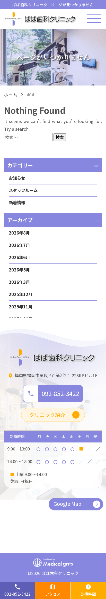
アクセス (52, 594)
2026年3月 (19, 282)
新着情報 (17, 202)
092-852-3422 (17, 594)
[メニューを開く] (94, 18)
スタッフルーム (23, 190)
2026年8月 (19, 233)
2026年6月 (19, 257)
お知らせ (17, 178)
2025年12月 (20, 294)
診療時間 (88, 594)
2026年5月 (19, 270)
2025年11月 (20, 307)
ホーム (10, 94)
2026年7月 (19, 245)
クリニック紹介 (47, 414)
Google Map (67, 503)
